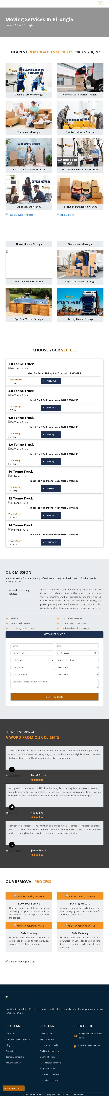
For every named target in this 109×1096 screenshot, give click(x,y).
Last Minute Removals (50, 1080)
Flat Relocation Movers (50, 1062)
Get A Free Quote (54, 696)
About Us (10, 1033)
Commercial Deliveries (50, 1074)
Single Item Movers (49, 1068)
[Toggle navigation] (100, 3)
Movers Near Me (13, 1062)
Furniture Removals (49, 1045)
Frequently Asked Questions (19, 1039)
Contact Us (11, 1051)
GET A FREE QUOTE (50, 381)
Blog (8, 1045)
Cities (18, 25)
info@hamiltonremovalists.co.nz (91, 1035)
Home (9, 25)
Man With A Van (47, 1039)
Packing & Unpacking (49, 1051)
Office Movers (46, 1033)
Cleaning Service (47, 1057)
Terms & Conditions (15, 1057)
